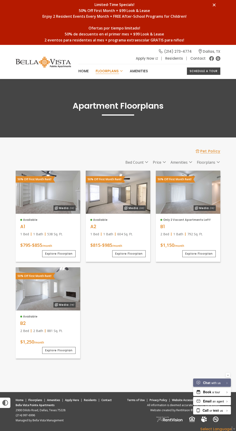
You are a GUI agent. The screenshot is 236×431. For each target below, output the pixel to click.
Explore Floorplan (59, 254)
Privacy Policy (158, 400)
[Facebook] (211, 58)
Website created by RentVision (170, 410)
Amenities (53, 400)
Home (20, 400)
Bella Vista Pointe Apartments (35, 405)
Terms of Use (136, 400)
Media (63, 207)
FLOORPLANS (107, 71)
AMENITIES (139, 71)
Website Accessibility (185, 400)
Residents (174, 58)
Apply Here (72, 400)
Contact (198, 58)
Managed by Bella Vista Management (40, 420)
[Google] (218, 58)
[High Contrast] (5, 403)
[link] (48, 192)
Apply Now (145, 58)
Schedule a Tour (204, 71)
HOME (83, 71)
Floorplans (35, 400)
